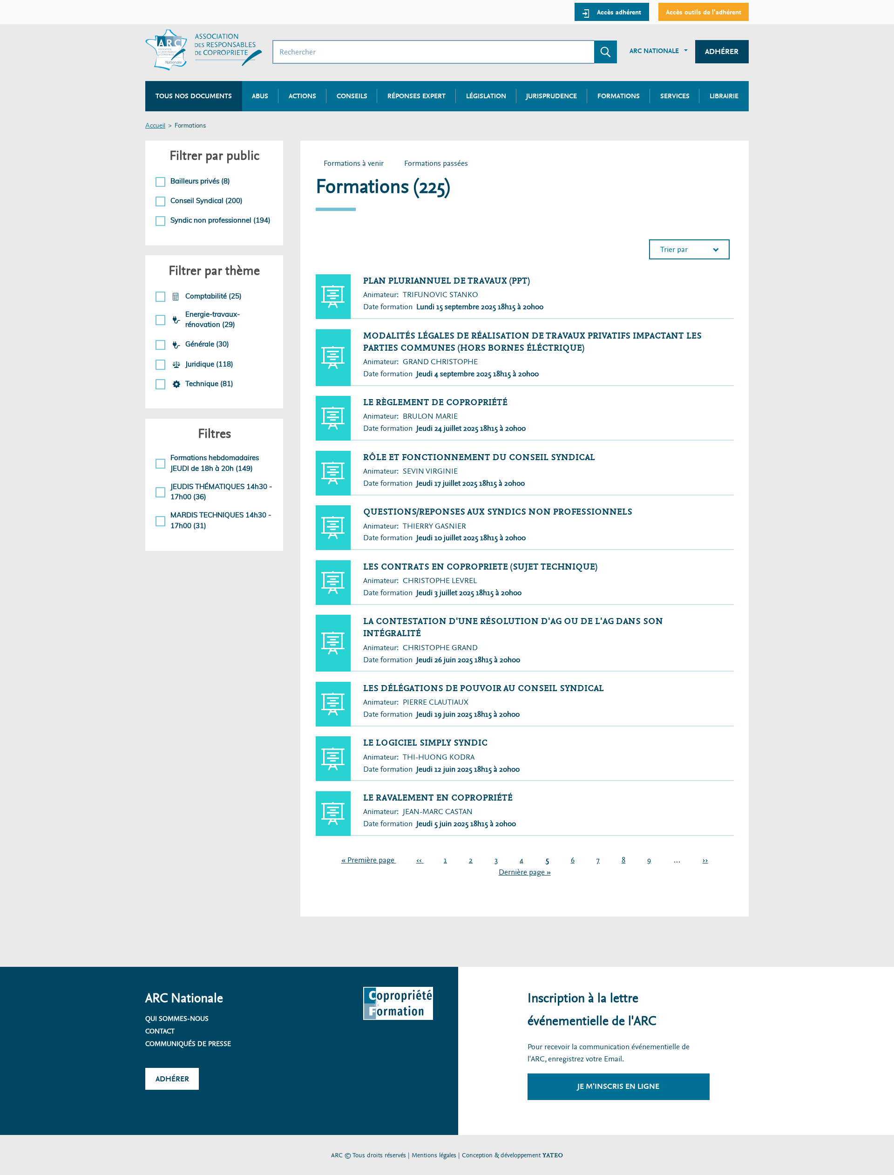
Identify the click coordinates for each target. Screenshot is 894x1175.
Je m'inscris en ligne (618, 1086)
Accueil (155, 126)
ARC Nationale (654, 51)
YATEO (552, 1155)
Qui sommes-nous (177, 1018)
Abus (260, 96)
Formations (618, 96)
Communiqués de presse (188, 1043)
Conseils (352, 96)
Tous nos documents (194, 96)
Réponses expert (416, 96)
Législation (486, 96)
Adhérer (721, 51)
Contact (160, 1031)
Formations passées (440, 164)
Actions (302, 96)
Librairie (724, 96)
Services (675, 96)
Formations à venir (354, 163)
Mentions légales (434, 1155)
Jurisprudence (551, 96)
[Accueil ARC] (203, 50)
